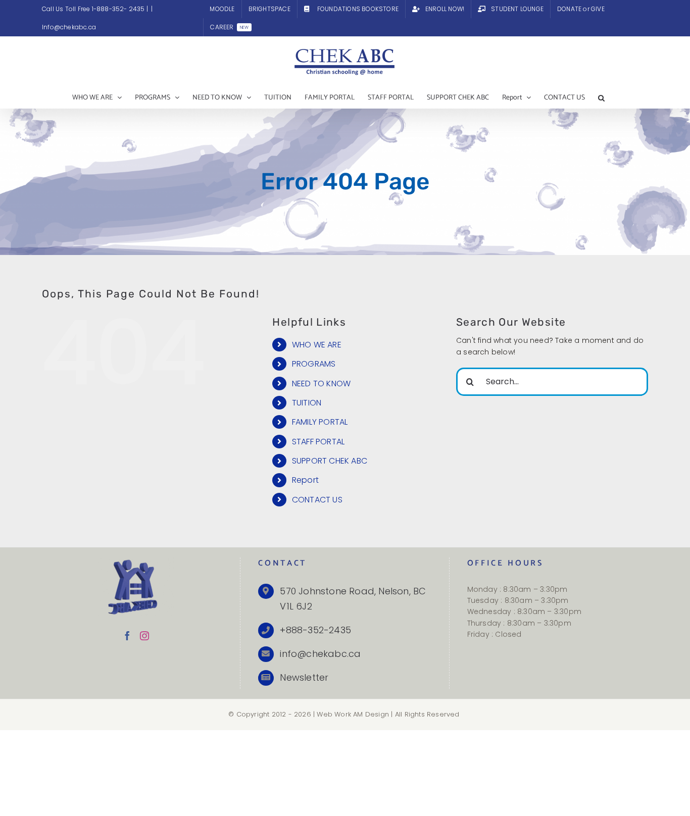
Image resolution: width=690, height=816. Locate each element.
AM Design (371, 714)
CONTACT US (317, 499)
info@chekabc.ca (320, 653)
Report (305, 480)
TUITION (306, 403)
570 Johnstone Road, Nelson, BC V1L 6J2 (353, 599)
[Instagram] (144, 635)
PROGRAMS (314, 364)
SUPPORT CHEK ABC (329, 461)
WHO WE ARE (316, 344)
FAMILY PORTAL (320, 422)
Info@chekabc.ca (69, 27)
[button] (601, 98)
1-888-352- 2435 (119, 9)
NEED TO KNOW (321, 383)
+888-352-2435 (315, 630)
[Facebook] (127, 635)
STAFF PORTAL (318, 441)
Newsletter (304, 677)
